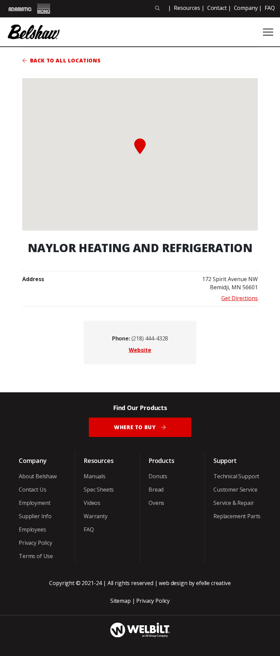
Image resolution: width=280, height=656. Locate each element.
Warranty (96, 516)
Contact (217, 8)
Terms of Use (36, 556)
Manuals (95, 476)
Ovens (156, 503)
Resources (187, 8)
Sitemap (120, 600)
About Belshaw (38, 476)
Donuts (158, 476)
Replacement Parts (237, 516)
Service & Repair (233, 503)
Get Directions (239, 298)
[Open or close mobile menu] (268, 32)
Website (140, 350)
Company (246, 8)
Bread (156, 489)
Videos (92, 503)
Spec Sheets (99, 489)
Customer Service (235, 489)
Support (225, 460)
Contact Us (32, 489)
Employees (32, 529)
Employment (34, 503)
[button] (140, 146)
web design (173, 583)
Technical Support (236, 476)
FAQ (270, 8)
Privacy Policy (35, 542)
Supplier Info (35, 516)
